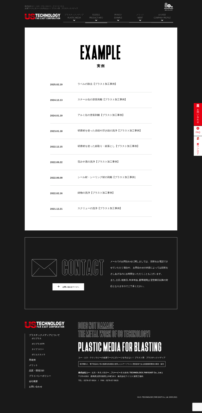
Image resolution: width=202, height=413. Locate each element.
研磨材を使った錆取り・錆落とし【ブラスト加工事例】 (108, 146)
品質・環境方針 (36, 370)
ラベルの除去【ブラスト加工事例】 (97, 84)
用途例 (32, 360)
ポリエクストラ (38, 354)
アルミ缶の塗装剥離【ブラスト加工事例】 (101, 115)
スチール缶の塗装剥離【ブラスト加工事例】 (102, 99)
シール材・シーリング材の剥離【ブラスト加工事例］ (107, 177)
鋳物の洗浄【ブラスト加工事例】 (96, 192)
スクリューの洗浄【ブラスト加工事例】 (100, 208)
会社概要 (33, 381)
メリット (33, 365)
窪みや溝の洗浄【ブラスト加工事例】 (99, 161)
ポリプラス (36, 338)
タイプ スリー (38, 349)
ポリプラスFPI (38, 344)
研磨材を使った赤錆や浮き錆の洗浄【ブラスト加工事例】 (110, 130)
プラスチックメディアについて (44, 335)
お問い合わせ (35, 386)
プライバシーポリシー (40, 376)
